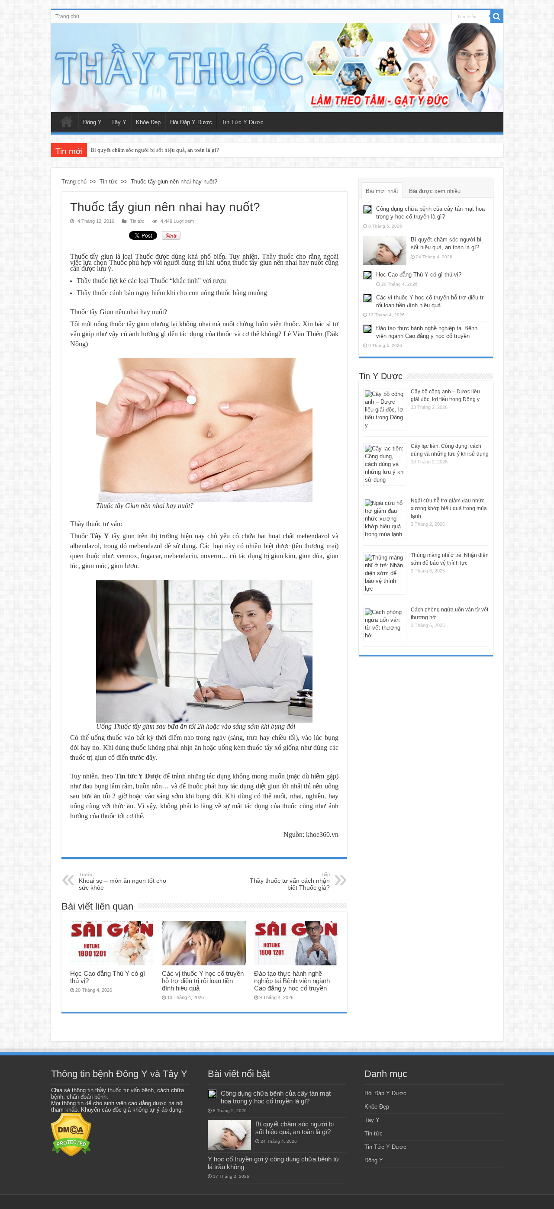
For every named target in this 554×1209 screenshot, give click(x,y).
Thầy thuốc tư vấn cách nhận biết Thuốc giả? (290, 881)
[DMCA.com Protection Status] (71, 1134)
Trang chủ (67, 16)
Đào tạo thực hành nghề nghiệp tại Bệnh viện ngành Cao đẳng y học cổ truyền (292, 981)
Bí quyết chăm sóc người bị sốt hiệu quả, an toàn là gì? (154, 150)
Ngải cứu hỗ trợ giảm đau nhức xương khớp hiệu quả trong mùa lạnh (449, 508)
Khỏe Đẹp (148, 122)
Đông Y (92, 122)
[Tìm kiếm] (496, 16)
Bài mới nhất (382, 191)
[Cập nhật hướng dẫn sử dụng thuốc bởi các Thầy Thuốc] (277, 67)
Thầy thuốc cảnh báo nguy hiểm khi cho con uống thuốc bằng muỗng (172, 292)
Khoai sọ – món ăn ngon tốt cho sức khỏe (122, 881)
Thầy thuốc (278, 256)
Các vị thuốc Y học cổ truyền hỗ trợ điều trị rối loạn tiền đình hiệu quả (203, 981)
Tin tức (109, 181)
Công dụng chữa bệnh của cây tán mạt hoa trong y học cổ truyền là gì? (276, 1097)
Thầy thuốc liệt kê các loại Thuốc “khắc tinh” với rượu (151, 280)
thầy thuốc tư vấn (117, 1090)
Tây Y (118, 122)
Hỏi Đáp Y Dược (191, 122)
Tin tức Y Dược (138, 776)
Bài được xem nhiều (435, 191)
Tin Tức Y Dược (243, 122)
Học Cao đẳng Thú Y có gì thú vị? (418, 274)
